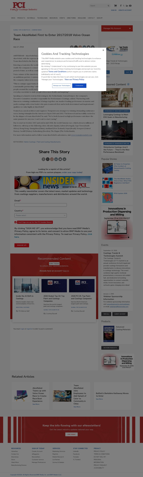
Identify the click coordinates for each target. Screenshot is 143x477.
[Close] (103, 50)
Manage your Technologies (61, 85)
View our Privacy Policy (74, 79)
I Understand (79, 85)
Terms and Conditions (57, 71)
